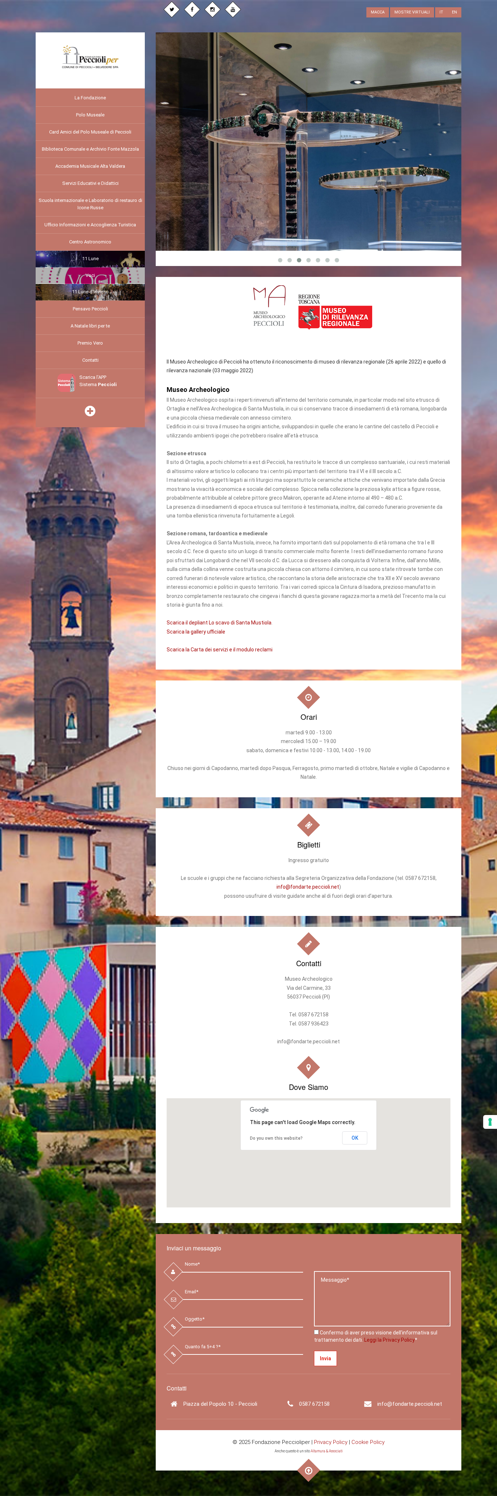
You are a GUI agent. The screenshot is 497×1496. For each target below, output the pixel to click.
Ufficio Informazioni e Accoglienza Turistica (90, 224)
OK (354, 1138)
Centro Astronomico (90, 242)
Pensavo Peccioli (90, 308)
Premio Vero (90, 343)
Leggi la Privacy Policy (389, 1340)
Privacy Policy (330, 1442)
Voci (90, 275)
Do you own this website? (276, 1138)
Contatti (90, 360)
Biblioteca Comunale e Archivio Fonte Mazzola (90, 149)
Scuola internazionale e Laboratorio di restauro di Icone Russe (90, 204)
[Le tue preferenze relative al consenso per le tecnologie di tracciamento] (490, 1122)
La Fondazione (90, 97)
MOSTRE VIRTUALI (412, 12)
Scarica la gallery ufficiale (196, 631)
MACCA (378, 12)
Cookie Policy (368, 1442)
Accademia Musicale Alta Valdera (90, 166)
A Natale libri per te (90, 326)
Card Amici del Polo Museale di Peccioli (90, 132)
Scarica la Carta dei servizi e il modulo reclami (220, 649)
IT (441, 12)
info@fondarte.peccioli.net (308, 887)
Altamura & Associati (327, 1451)
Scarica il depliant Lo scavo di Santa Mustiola (219, 623)
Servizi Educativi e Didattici (90, 183)
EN (454, 12)
